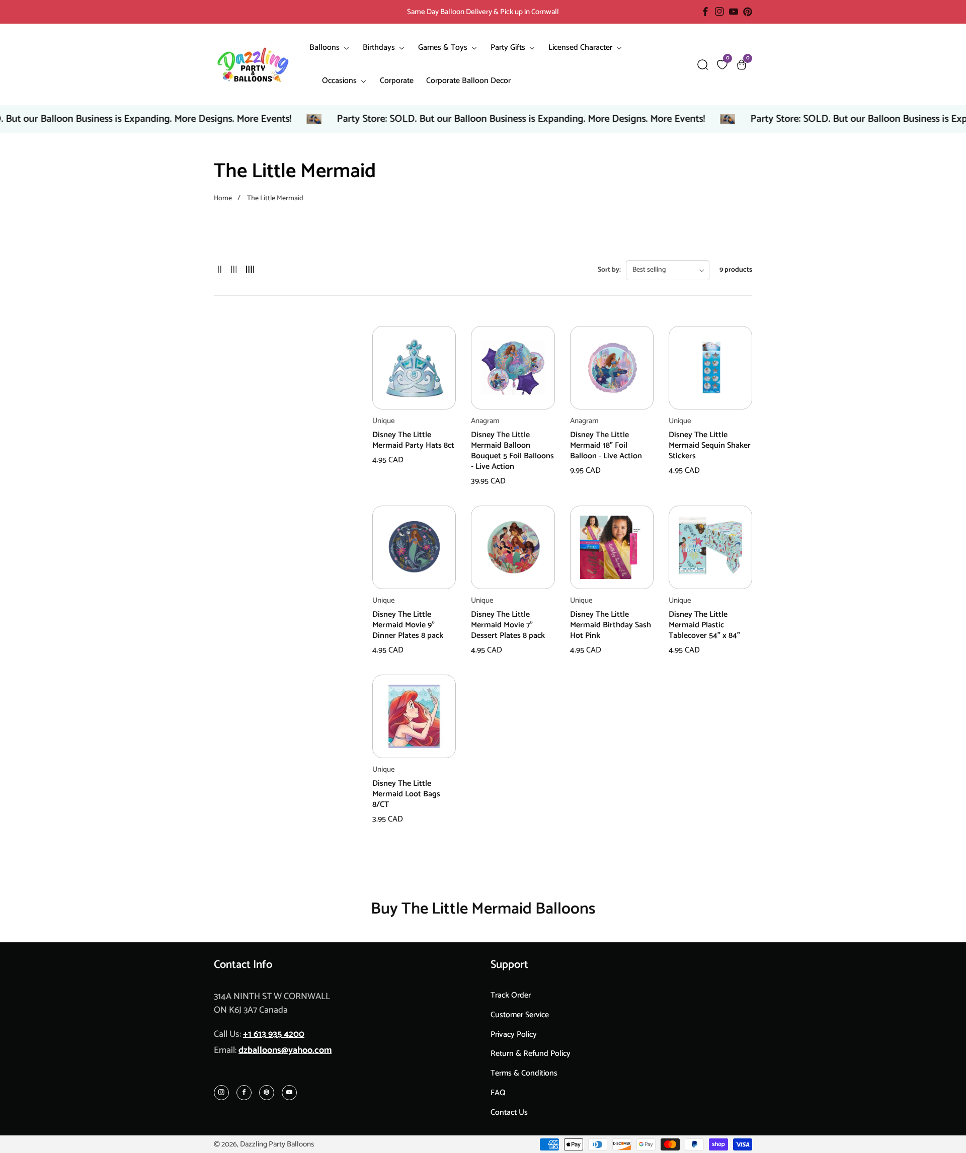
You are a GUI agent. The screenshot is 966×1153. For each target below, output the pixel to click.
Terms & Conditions (524, 1073)
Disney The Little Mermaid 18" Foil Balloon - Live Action (606, 445)
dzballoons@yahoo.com (285, 1050)
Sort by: (609, 270)
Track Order (511, 995)
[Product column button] (219, 270)
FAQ (498, 1093)
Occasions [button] (340, 81)
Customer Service (520, 1015)
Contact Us (509, 1112)
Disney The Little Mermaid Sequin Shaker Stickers (710, 445)
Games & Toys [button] (443, 47)
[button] (702, 64)
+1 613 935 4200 (273, 1034)
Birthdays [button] (380, 47)
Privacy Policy (514, 1034)
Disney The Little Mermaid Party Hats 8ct (413, 440)
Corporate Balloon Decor (468, 81)
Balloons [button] (325, 47)
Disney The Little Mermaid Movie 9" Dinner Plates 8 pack (407, 625)
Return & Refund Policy (531, 1053)
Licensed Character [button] (581, 47)
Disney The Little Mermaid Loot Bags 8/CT (406, 794)
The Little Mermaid (275, 198)
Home (223, 198)
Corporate (397, 81)
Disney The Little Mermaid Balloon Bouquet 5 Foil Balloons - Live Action (512, 451)
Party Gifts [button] (509, 47)
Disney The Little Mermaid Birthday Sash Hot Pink (610, 625)
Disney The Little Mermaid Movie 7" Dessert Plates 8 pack (508, 625)
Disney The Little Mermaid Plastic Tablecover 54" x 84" (704, 625)
